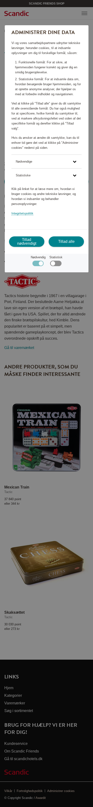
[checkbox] (55, 264)
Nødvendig (38, 257)
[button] (46, 161)
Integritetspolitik (22, 213)
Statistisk (55, 257)
